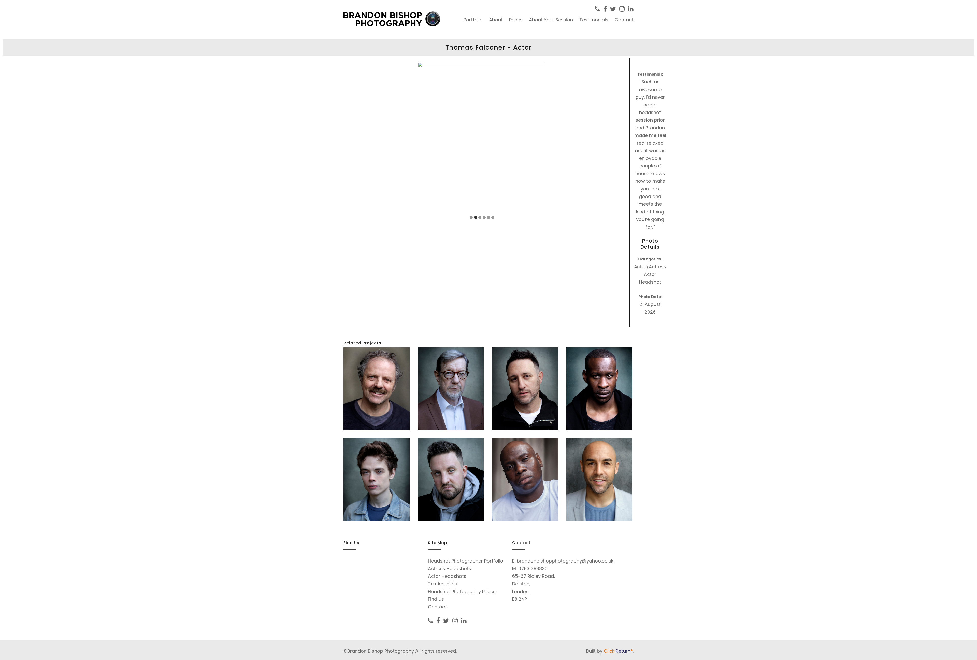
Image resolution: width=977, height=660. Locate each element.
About (496, 20)
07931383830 (533, 568)
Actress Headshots (449, 568)
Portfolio (473, 20)
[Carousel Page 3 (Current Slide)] (479, 217)
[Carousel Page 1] (471, 217)
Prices (516, 20)
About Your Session (551, 20)
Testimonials (593, 20)
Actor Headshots (447, 576)
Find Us (436, 599)
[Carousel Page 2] (475, 217)
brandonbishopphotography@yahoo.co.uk (565, 561)
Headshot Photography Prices (462, 591)
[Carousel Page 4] (484, 217)
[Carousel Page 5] (488, 217)
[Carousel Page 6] (492, 217)
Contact (624, 20)
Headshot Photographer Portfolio (465, 561)
